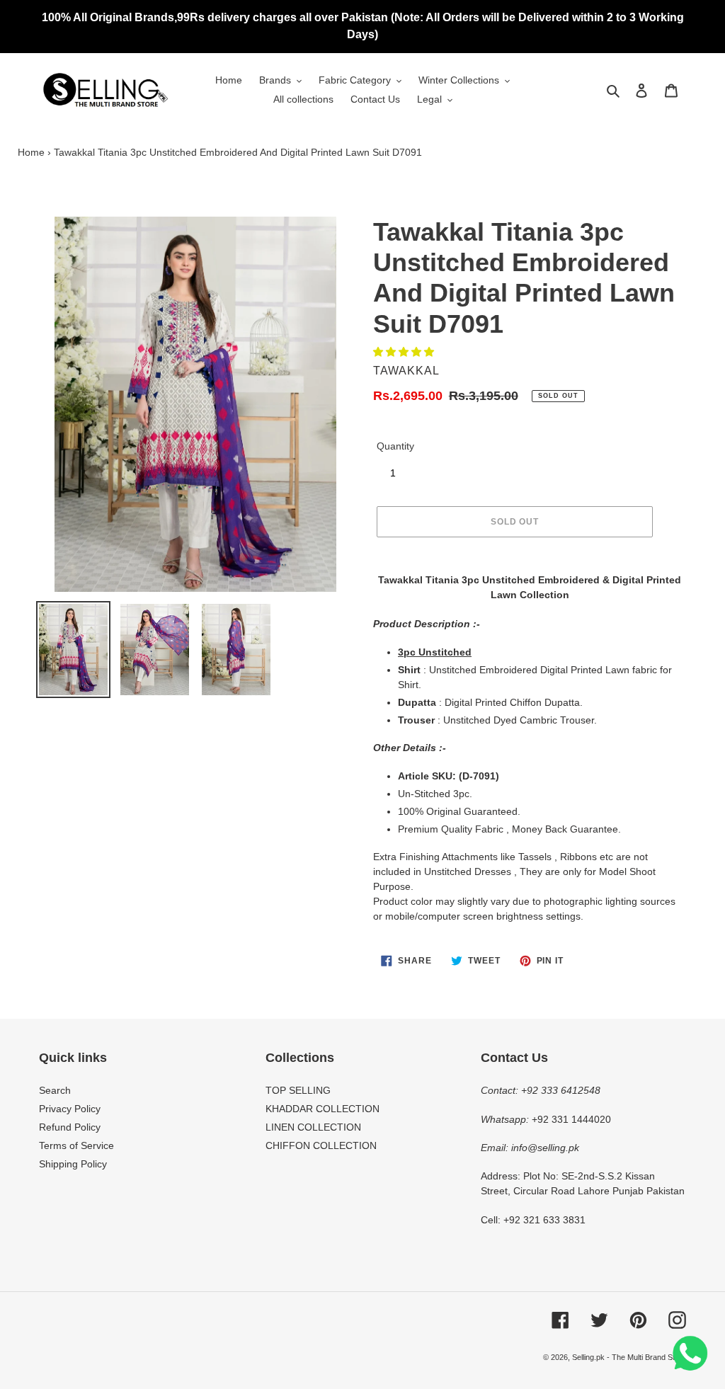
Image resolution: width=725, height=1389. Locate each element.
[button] (405, 352)
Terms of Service (76, 1145)
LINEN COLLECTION (313, 1127)
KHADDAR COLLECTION (322, 1108)
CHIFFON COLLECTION (321, 1145)
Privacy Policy (70, 1108)
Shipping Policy (73, 1164)
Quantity (395, 446)
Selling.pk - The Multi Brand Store (629, 1357)
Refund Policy (70, 1127)
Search (55, 1090)
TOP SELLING (298, 1090)
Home (31, 152)
